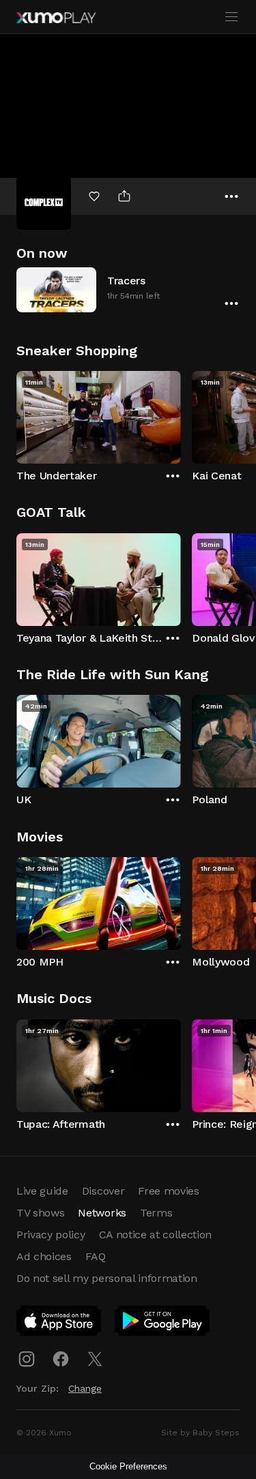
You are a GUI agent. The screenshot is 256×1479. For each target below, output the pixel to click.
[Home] (56, 17)
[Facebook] (61, 1359)
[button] (128, 289)
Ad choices (44, 1256)
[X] (95, 1359)
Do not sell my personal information (106, 1278)
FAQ (95, 1256)
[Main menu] (231, 17)
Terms (156, 1212)
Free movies (168, 1190)
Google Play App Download (163, 1323)
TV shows (40, 1212)
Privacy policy (50, 1234)
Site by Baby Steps (200, 1432)
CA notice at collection (155, 1234)
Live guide (42, 1190)
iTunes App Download (59, 1323)
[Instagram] (26, 1359)
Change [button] (85, 1388)
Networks (102, 1212)
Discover (103, 1190)
